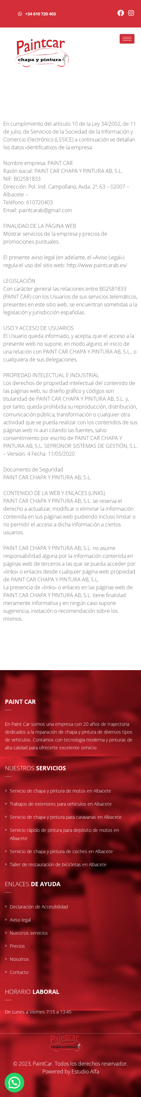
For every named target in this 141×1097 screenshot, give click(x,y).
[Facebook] (120, 13)
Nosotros (19, 959)
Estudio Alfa (85, 1071)
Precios (17, 946)
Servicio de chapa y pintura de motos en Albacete (60, 791)
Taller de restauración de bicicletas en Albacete (58, 864)
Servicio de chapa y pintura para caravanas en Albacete (66, 817)
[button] (14, 1082)
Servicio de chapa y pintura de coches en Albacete (61, 851)
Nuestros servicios (29, 933)
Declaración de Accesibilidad (39, 907)
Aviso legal (20, 920)
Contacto (19, 972)
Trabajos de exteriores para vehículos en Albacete (61, 804)
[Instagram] (131, 13)
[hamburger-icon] (127, 39)
